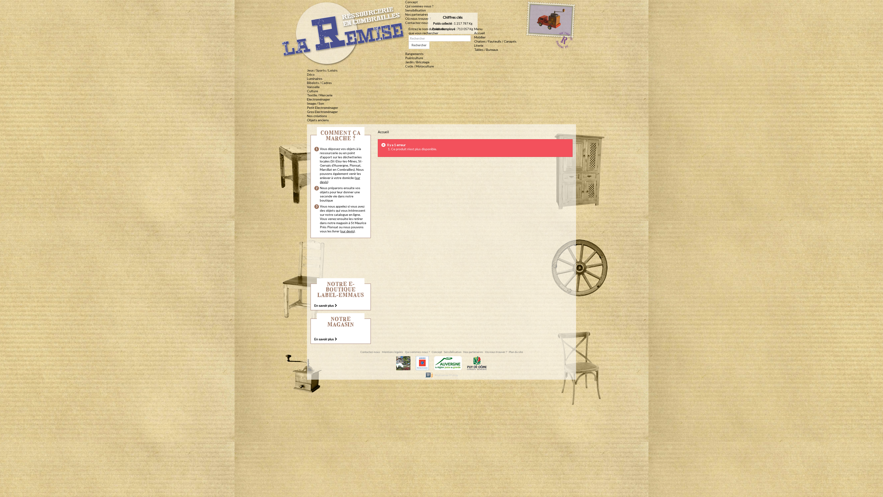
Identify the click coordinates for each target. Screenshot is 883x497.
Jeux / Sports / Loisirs (322, 70)
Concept (411, 2)
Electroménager (318, 99)
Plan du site (516, 352)
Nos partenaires (416, 14)
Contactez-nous (417, 23)
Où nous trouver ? (418, 18)
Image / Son (315, 103)
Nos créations (317, 116)
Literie (478, 45)
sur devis (347, 231)
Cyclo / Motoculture (419, 66)
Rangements (414, 54)
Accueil (479, 33)
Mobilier (480, 37)
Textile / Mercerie (320, 95)
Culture (312, 91)
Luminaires (314, 79)
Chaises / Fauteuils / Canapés (495, 41)
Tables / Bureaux (486, 50)
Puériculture (414, 58)
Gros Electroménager (322, 112)
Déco (311, 74)
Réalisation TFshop (446, 375)
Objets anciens (318, 120)
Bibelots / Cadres (319, 83)
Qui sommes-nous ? (419, 6)
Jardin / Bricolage (417, 62)
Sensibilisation (415, 10)
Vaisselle (313, 87)
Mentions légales (393, 352)
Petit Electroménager (322, 108)
